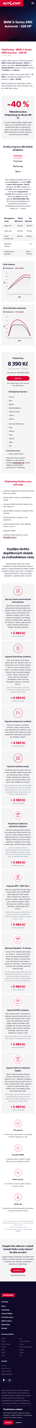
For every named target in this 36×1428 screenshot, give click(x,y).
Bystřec (3, 1341)
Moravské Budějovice (25, 1347)
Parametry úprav (7, 1317)
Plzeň (3, 1352)
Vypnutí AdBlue (6, 1313)
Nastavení (18, 1422)
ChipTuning (5, 1310)
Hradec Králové (6, 1344)
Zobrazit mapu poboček (18, 1275)
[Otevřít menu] (33, 3)
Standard (18, 155)
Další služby (5, 1324)
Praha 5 (3, 1338)
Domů (3, 1306)
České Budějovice (24, 1341)
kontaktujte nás (18, 463)
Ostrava (21, 1350)
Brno (20, 1338)
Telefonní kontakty (7, 1374)
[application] (18, 284)
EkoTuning (18, 166)
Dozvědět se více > (10, 537)
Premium (18, 161)
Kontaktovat (18, 1270)
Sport (18, 171)
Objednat (17, 378)
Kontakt (4, 1328)
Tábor (3, 1355)
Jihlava (21, 1344)
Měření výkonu (6, 1321)
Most (3, 1350)
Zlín (20, 1355)
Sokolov (21, 1352)
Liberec (3, 1347)
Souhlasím (8, 1422)
